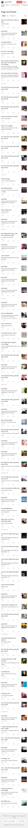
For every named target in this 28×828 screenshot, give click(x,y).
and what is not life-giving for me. (10, 607)
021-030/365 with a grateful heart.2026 (10, 88)
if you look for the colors (9, 333)
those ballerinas (6, 210)
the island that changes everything (8, 343)
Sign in (25, 2)
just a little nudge (6, 420)
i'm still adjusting (6, 508)
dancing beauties (6, 188)
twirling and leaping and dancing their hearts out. (9, 538)
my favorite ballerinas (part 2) (10, 560)
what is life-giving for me (9, 605)
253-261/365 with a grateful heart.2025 (10, 650)
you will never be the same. (8, 335)
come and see (5, 255)
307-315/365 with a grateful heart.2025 (10, 376)
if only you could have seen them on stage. (9, 190)
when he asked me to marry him (10, 21)
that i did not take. (6, 642)
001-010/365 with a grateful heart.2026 (10, 107)
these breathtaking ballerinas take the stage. (10, 258)
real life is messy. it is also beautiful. (10, 433)
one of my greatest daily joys (10, 488)
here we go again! (5, 118)
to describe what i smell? (7, 53)
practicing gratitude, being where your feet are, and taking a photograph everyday (9, 316)
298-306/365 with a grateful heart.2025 (10, 400)
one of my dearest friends (9, 73)
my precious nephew (7, 584)
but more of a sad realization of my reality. (10, 663)
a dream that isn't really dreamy (8, 660)
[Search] (25, 15)
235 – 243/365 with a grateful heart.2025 (10, 739)
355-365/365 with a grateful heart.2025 (10, 137)
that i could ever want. (7, 523)
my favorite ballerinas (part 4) (10, 534)
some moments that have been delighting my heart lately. (9, 33)
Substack (6, 825)
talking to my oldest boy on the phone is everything (9, 128)
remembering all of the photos (8, 639)
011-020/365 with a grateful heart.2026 (10, 98)
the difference (5, 801)
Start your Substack (10, 821)
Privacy (14, 816)
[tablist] (8, 15)
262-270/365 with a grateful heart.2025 (10, 615)
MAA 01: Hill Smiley (7, 313)
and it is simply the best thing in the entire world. (10, 346)
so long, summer (6, 42)
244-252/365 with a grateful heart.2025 (10, 703)
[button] (2, 5)
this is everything (6, 126)
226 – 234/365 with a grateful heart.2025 (10, 768)
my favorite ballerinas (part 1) (10, 573)
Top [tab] (7, 15)
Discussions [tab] (12, 15)
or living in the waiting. (7, 695)
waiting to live (5, 693)
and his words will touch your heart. (8, 674)
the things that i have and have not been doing (9, 234)
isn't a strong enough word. (8, 180)
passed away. (4, 586)
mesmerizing (5, 179)
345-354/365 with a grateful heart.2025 (10, 147)
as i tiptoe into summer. (7, 237)
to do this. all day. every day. (8, 422)
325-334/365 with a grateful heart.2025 (10, 166)
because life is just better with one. (10, 730)
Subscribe (19, 2)
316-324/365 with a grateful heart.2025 (10, 356)
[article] (14, 23)
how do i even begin (7, 51)
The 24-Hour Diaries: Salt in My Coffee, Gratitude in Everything (10, 62)
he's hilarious (5, 671)
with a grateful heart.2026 (9, 116)
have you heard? (6, 323)
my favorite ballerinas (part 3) (10, 547)
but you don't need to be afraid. (9, 760)
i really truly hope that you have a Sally (9, 727)
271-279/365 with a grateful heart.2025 (9, 478)
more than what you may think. (9, 803)
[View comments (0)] (8, 93)
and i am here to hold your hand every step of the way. (9, 792)
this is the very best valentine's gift (7, 520)
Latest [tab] (3, 15)
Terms (18, 816)
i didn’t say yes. (5, 23)
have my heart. (5, 212)
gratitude (4, 31)
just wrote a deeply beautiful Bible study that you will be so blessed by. (10, 75)
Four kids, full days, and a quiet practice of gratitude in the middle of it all (10, 67)
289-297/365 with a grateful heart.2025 (10, 430)
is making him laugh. (6, 490)
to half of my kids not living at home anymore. (9, 511)
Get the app (21, 821)
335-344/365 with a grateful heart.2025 (10, 157)
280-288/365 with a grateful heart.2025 (10, 463)
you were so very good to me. (9, 44)
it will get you (5, 758)
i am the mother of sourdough (7, 789)
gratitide (4, 199)
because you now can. (7, 325)
